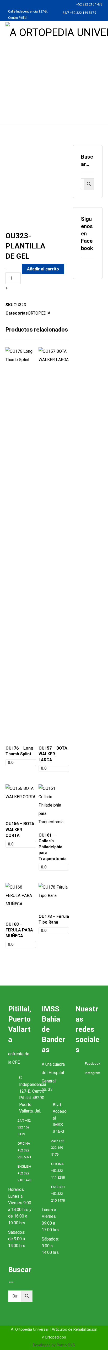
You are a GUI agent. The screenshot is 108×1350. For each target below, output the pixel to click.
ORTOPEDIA (39, 313)
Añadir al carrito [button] (18, 733)
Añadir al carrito (43, 268)
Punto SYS (66, 1345)
